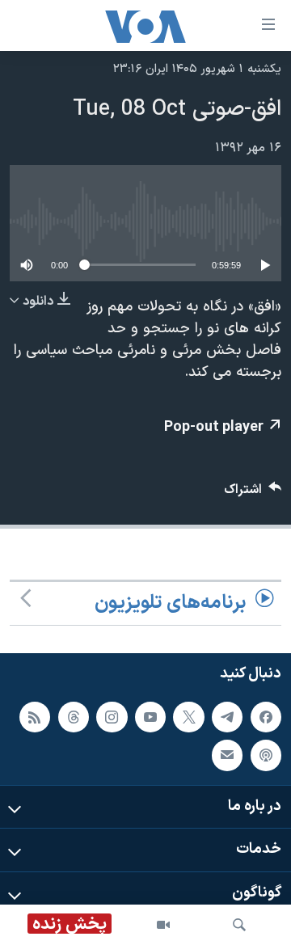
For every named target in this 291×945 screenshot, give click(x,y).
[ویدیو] (163, 925)
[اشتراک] (227, 755)
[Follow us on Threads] (73, 717)
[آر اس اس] (34, 717)
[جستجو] (239, 925)
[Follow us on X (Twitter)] (188, 717)
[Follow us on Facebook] (266, 717)
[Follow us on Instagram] (111, 717)
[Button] (253, 493)
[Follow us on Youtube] (150, 717)
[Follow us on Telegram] (227, 717)
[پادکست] (266, 755)
